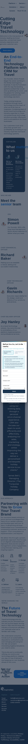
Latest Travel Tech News (19, 352)
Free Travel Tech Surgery (7, 352)
